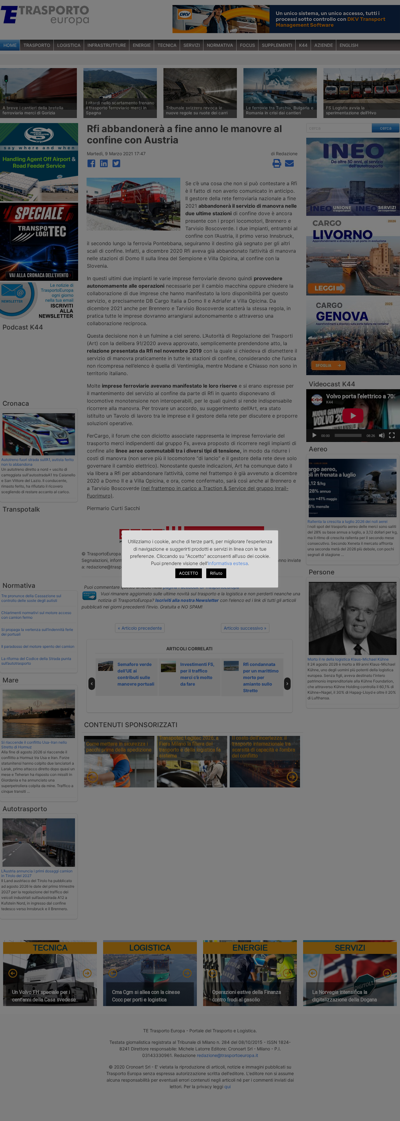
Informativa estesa (228, 563)
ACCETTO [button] (188, 573)
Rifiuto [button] (216, 573)
